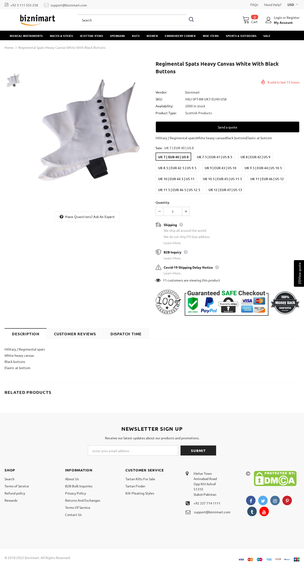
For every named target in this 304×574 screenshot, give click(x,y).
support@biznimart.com (69, 5)
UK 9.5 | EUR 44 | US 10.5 (263, 168)
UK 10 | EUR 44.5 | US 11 (176, 179)
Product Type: (166, 113)
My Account (283, 22)
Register (293, 17)
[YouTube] (264, 511)
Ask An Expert (104, 216)
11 (165, 280)
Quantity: (163, 202)
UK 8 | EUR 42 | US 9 (255, 157)
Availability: (164, 106)
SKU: (159, 99)
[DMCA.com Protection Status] (275, 478)
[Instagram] (275, 500)
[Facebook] (251, 500)
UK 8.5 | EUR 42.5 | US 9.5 (177, 168)
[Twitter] (263, 500)
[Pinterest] (287, 500)
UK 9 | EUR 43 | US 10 (220, 168)
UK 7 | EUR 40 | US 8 (173, 157)
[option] (87, 134)
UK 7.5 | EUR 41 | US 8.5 (214, 157)
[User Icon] (268, 20)
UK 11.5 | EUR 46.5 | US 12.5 (179, 190)
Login (278, 17)
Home (9, 47)
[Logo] (38, 20)
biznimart (192, 92)
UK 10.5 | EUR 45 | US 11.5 (222, 179)
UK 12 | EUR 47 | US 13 (225, 190)
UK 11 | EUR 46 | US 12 (267, 179)
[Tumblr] (252, 511)
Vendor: (161, 92)
